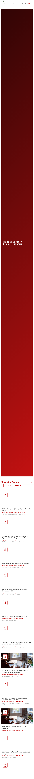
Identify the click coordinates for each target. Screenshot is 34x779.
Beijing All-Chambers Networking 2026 (14, 616)
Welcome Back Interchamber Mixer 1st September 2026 (14, 590)
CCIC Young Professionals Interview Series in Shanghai (16, 753)
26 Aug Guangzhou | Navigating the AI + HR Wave (16, 509)
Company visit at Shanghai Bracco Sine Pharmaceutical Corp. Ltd (14, 699)
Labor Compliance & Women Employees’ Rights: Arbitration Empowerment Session (15, 537)
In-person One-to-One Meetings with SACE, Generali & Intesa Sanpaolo (16, 671)
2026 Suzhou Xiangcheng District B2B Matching (14, 727)
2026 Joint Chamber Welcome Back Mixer (15, 563)
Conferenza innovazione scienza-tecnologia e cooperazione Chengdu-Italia (16, 643)
